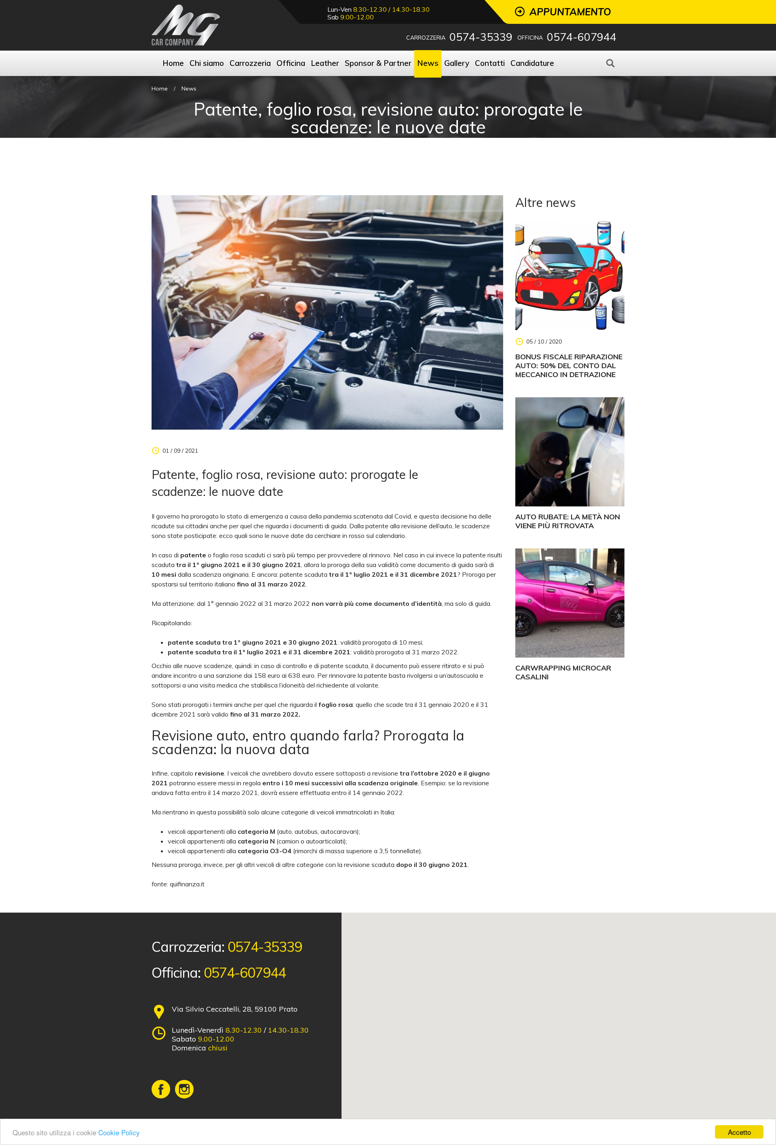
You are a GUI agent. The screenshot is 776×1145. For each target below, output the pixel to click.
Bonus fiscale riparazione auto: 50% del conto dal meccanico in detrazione (568, 365)
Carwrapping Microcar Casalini (563, 672)
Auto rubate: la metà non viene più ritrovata (567, 521)
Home (160, 88)
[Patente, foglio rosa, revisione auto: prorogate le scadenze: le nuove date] (327, 312)
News (188, 88)
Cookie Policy (119, 1132)
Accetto (739, 1132)
